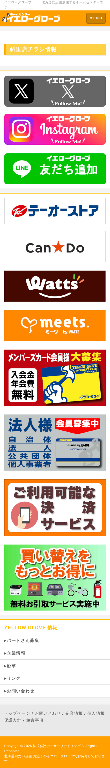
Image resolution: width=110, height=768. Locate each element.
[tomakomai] (55, 285)
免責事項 (35, 720)
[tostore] (55, 211)
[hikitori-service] (55, 576)
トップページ (17, 713)
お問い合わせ (48, 713)
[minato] (55, 325)
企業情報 (74, 713)
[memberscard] (55, 377)
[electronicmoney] (55, 507)
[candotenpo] (55, 246)
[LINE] (55, 168)
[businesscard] (55, 442)
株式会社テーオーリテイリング (57, 746)
